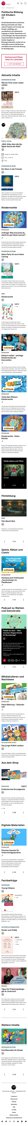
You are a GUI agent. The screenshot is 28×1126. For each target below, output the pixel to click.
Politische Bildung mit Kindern (12, 13)
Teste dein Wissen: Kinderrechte (9, 398)
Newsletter (14, 1104)
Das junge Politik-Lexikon (12, 745)
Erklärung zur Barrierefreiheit (14, 1117)
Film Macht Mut (8, 521)
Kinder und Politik (9, 930)
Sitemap (14, 1101)
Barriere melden (14, 1115)
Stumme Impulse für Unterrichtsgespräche (11, 851)
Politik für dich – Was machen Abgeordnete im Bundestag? (12, 632)
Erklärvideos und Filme (13, 461)
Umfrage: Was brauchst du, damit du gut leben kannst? (13, 234)
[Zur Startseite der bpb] (6, 5)
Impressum (14, 1096)
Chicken (6, 478)
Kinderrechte (7, 297)
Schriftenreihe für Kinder (12, 1050)
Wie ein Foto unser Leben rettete (12, 84)
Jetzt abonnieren (14, 64)
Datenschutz (13, 1099)
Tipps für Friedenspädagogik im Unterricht (13, 990)
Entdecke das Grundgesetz (13, 789)
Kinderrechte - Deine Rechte (10, 437)
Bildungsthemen (10, 7)
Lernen (3, 7)
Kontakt (14, 1109)
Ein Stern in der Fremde (11, 169)
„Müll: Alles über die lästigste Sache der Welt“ (11, 145)
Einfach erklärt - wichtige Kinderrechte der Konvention (12, 357)
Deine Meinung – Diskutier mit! (12, 705)
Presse (14, 1112)
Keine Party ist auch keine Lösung (12, 255)
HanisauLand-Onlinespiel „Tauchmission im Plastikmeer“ (12, 580)
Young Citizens (8, 888)
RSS (14, 1107)
